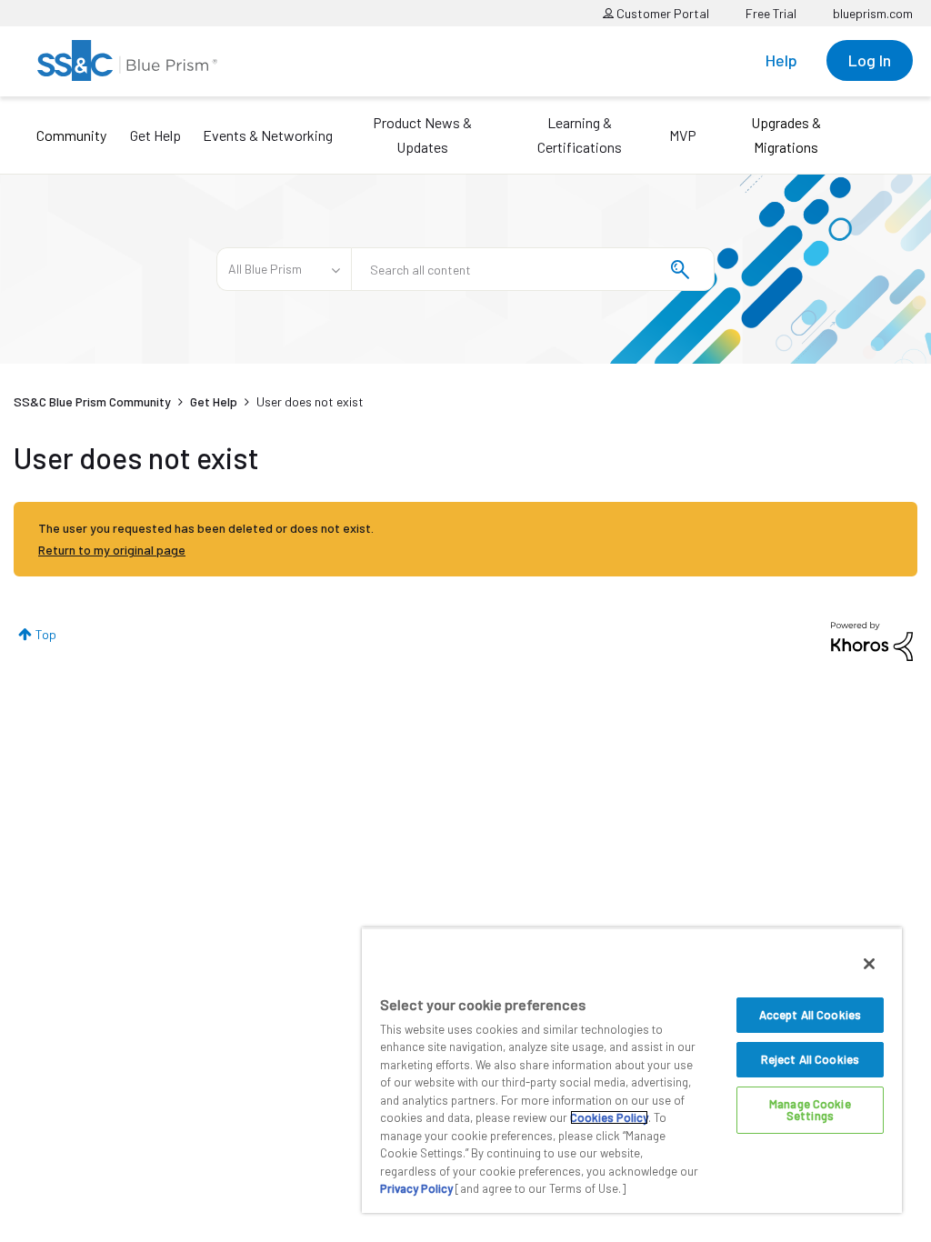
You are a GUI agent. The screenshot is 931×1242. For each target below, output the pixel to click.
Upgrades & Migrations (786, 134)
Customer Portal (661, 13)
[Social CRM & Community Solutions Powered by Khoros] (872, 639)
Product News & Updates (422, 134)
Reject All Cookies (810, 1059)
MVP (682, 135)
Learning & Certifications (579, 134)
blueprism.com (873, 13)
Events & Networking (268, 135)
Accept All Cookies (810, 1014)
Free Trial (771, 13)
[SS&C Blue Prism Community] (127, 60)
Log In (869, 60)
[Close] (869, 964)
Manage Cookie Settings (810, 1110)
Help (781, 60)
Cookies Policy (609, 1117)
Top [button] (45, 634)
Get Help (155, 135)
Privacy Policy (416, 1188)
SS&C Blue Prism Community (92, 401)
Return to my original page (111, 549)
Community (71, 135)
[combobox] (533, 269)
